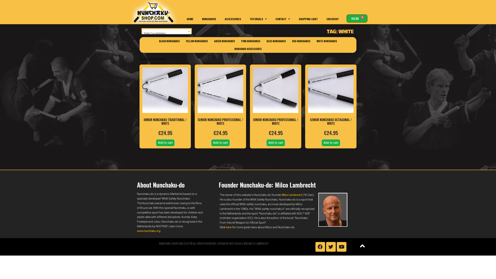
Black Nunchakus (169, 41)
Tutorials (256, 19)
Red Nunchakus (301, 41)
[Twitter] (331, 247)
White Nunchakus (327, 41)
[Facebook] (320, 247)
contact (281, 19)
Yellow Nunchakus (197, 41)
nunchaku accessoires (248, 49)
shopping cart (308, 19)
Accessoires (233, 19)
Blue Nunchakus (276, 41)
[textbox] (166, 33)
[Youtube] (341, 247)
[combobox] (166, 31)
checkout (332, 19)
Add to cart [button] (165, 143)
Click (226, 227)
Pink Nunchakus (250, 41)
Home (190, 19)
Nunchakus (209, 19)
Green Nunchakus (224, 41)
